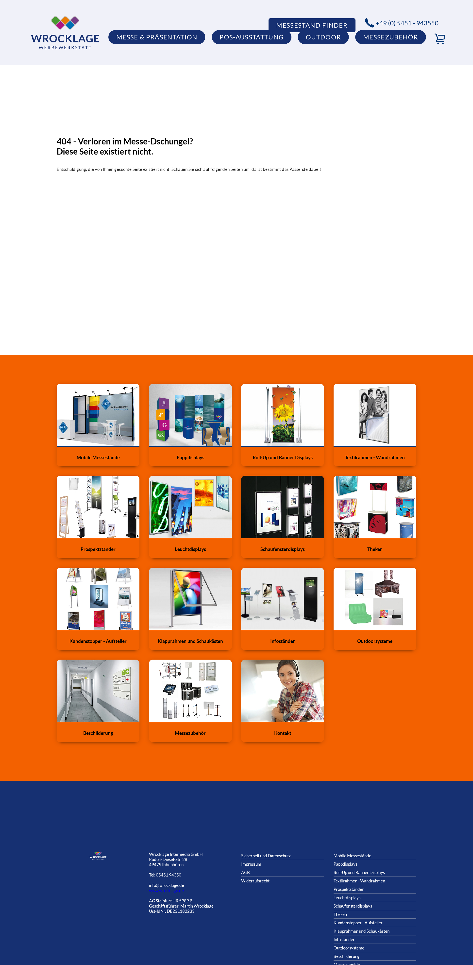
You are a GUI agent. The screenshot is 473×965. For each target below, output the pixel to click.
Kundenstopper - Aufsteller (358, 922)
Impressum (251, 864)
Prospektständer (349, 889)
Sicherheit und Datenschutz (266, 855)
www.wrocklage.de (166, 890)
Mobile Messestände (352, 855)
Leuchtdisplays (347, 897)
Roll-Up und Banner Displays (359, 872)
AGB (245, 872)
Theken (340, 914)
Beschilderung (346, 956)
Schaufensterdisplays (353, 906)
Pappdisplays (345, 864)
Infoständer (344, 939)
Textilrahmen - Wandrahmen (359, 880)
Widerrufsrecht (255, 880)
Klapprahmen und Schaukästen (361, 931)
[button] (440, 39)
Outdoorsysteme (349, 947)
